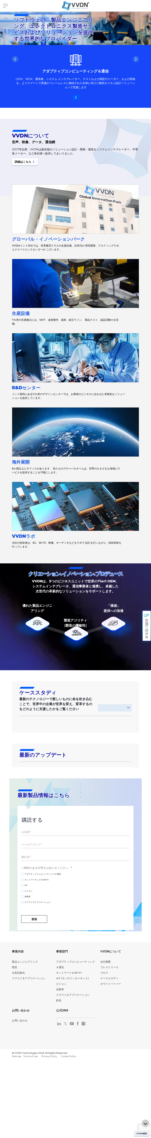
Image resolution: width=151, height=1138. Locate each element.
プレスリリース (109, 967)
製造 (14, 967)
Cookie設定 (141, 1133)
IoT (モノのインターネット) (72, 978)
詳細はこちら (23, 161)
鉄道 (58, 1000)
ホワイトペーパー (110, 983)
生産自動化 (18, 972)
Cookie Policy (68, 1056)
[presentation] (15, 59)
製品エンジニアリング (25, 961)
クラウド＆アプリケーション (28, 978)
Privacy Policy (49, 1056)
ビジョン (61, 983)
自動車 (60, 989)
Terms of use (30, 1056)
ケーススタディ (109, 978)
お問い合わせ (19, 1020)
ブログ (104, 972)
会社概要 (105, 961)
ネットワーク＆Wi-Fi (68, 972)
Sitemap (16, 1056)
